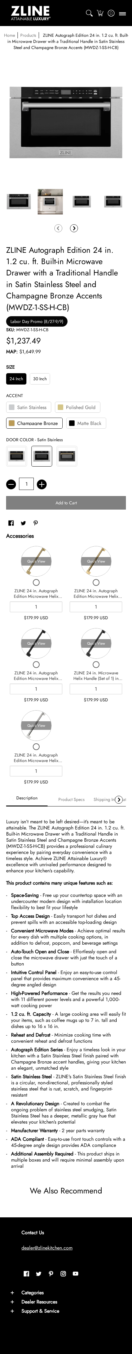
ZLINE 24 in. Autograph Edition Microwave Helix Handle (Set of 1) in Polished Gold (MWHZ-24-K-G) (96, 599)
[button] (100, 13)
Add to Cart (66, 503)
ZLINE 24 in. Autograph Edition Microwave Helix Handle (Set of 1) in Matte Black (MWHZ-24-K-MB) (36, 681)
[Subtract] (11, 484)
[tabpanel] (66, 991)
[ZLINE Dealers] (30, 13)
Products (28, 35)
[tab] (27, 799)
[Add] (42, 484)
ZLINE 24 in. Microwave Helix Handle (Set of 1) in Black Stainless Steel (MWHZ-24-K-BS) (95, 681)
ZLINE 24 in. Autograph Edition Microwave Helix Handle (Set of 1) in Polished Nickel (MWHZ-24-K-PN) (36, 763)
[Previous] (58, 228)
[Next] (74, 228)
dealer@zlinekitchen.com (46, 1247)
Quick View (36, 561)
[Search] (89, 13)
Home (9, 35)
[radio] (16, 380)
